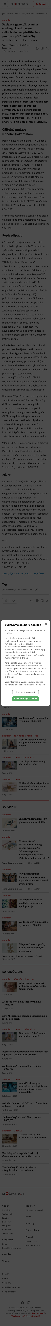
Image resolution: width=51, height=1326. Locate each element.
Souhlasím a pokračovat (25, 699)
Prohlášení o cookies (35, 684)
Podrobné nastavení (25, 692)
